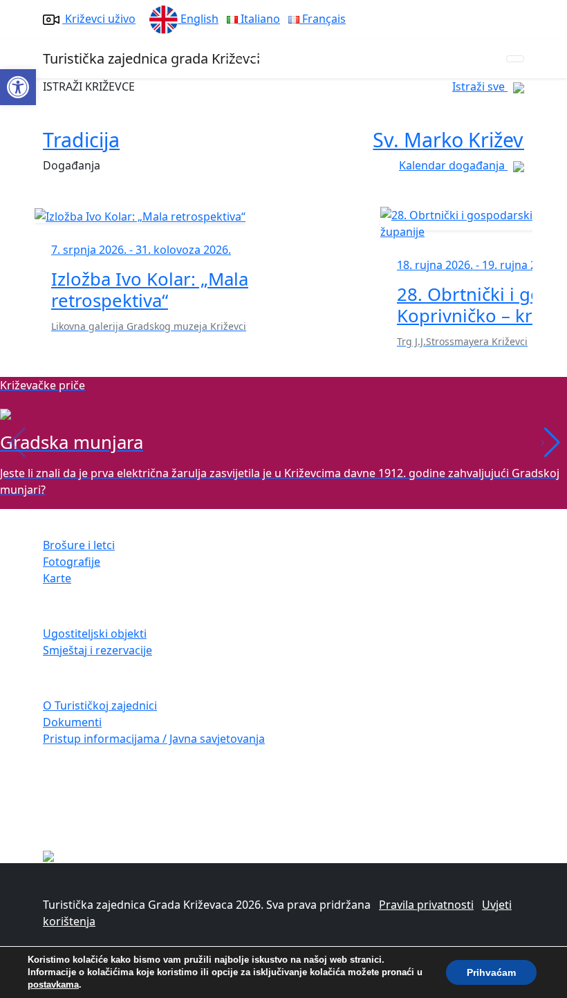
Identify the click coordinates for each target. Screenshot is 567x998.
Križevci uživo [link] (99, 18)
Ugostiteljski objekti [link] (95, 633)
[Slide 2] (283, 59)
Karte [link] (57, 578)
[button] (550, 442)
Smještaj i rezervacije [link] (97, 650)
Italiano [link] (259, 18)
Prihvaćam (491, 972)
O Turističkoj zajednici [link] (100, 705)
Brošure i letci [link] (79, 545)
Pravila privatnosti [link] (426, 904)
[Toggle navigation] (515, 58)
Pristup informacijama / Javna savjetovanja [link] (154, 738)
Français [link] (322, 18)
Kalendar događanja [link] (453, 165)
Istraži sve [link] (480, 86)
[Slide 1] (258, 59)
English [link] (198, 18)
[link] (18, 87)
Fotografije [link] (71, 561)
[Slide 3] (308, 59)
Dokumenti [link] (72, 722)
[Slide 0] (233, 59)
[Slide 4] (333, 59)
